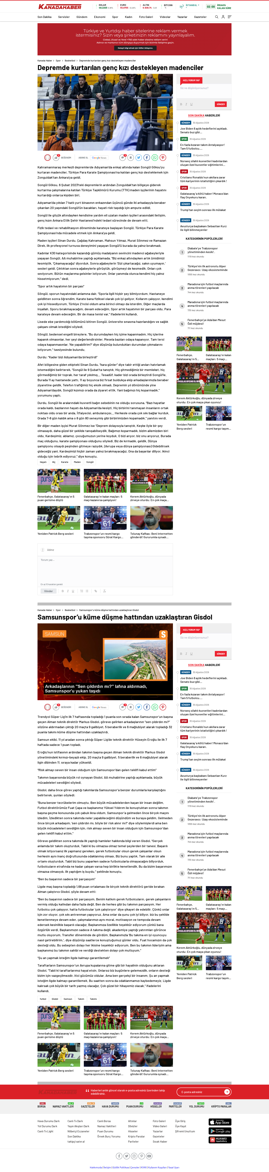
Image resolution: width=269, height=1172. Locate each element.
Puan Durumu (134, 1105)
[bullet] (86, 591)
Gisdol (55, 998)
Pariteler (175, 1105)
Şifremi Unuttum (185, 1131)
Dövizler (133, 1126)
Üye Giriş (180, 1121)
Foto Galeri (146, 16)
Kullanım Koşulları (157, 1167)
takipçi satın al (76, 1141)
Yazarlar (182, 16)
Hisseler (156, 1105)
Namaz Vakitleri (63, 1105)
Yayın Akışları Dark (78, 1126)
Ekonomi (99, 16)
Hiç (53, 462)
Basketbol (70, 60)
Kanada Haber (45, 60)
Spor (115, 16)
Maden (77, 462)
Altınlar (132, 1121)
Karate (64, 462)
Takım (81, 998)
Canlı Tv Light (45, 1131)
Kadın (128, 16)
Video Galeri (160, 1126)
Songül (90, 462)
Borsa (42, 1105)
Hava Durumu (110, 1105)
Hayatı (43, 462)
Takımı (93, 998)
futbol (43, 998)
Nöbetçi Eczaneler (78, 1131)
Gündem (81, 16)
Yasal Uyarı (173, 1167)
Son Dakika (44, 16)
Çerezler (135, 1167)
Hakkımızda (96, 1167)
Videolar (165, 16)
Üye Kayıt (180, 1126)
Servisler (64, 16)
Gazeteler (200, 16)
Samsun (68, 998)
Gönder (48, 591)
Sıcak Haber (160, 1141)
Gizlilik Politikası (121, 1167)
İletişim (107, 1167)
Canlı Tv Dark (75, 1121)
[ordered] (81, 591)
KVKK (144, 1167)
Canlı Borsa (104, 1121)
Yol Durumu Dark (47, 1126)
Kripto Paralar (221, 1105)
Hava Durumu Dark (49, 1121)
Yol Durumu (196, 1105)
